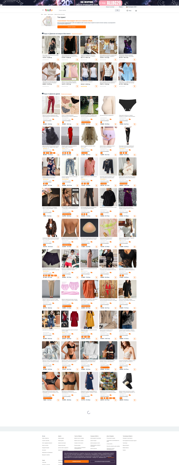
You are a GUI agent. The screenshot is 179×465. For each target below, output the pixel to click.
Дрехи (45, 14)
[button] (43, 10)
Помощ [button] (120, 6)
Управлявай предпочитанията (102, 461)
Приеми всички (77, 461)
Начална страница (71, 26)
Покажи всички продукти (77, 33)
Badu (42, 14)
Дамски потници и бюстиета (60, 14)
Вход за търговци (110, 6)
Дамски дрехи (50, 14)
